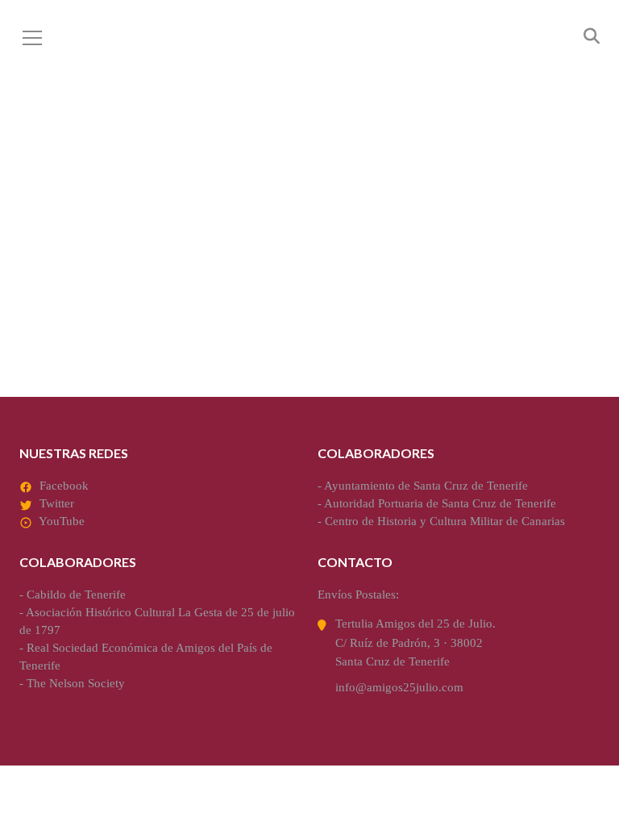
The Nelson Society (76, 683)
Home (144, 207)
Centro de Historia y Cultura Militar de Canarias (445, 521)
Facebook (64, 485)
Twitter (56, 503)
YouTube (62, 521)
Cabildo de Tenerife (76, 594)
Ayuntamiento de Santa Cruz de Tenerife (426, 485)
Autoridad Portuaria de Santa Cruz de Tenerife (440, 503)
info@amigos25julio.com (399, 687)
